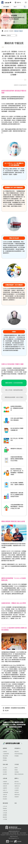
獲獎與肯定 (17, 794)
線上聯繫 (19, 731)
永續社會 (5, 794)
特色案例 (5, 799)
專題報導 (17, 796)
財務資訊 (5, 769)
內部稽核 (17, 772)
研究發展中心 (18, 748)
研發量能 (17, 756)
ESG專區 (5, 772)
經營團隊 (5, 815)
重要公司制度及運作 (19, 774)
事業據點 (5, 758)
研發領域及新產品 (19, 753)
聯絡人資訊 (9, 731)
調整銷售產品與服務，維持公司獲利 (14, 397)
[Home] (2, 31)
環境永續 (17, 792)
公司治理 (17, 764)
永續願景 (5, 781)
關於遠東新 (5, 803)
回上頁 (6, 710)
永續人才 (5, 790)
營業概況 (5, 760)
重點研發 (17, 751)
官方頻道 (11, 841)
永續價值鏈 (5, 792)
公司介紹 (5, 806)
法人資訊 (5, 767)
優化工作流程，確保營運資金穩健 (14, 390)
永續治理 (5, 786)
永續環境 (5, 788)
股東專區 (5, 774)
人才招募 (5, 819)
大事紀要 (5, 810)
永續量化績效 (6, 783)
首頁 (16, 803)
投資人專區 (5, 764)
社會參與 (17, 790)
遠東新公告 (17, 786)
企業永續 (5, 778)
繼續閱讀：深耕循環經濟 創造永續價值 (15, 708)
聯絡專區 (5, 817)
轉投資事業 (5, 756)
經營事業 (5, 748)
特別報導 (5, 796)
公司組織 (5, 812)
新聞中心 (17, 778)
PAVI (18, 838)
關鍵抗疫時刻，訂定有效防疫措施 (14, 382)
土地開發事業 (6, 753)
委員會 (16, 769)
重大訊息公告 (18, 783)
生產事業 (5, 751)
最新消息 (17, 781)
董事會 (16, 767)
